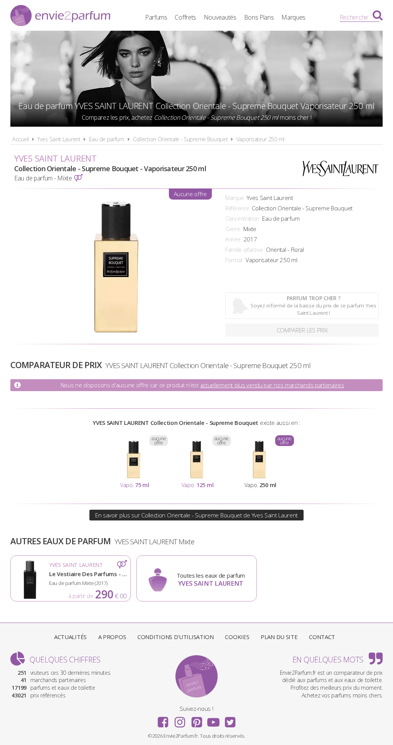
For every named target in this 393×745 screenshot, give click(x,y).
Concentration (242, 218)
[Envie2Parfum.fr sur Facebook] (163, 720)
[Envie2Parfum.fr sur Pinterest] (196, 720)
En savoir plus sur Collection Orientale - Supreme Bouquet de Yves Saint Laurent (196, 515)
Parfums (156, 17)
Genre (232, 229)
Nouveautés (220, 17)
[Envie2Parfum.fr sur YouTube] (213, 720)
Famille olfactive (244, 249)
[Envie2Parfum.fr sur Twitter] (230, 720)
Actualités (70, 637)
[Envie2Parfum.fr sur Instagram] (179, 720)
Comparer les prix (302, 330)
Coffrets (185, 17)
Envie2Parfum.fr (60, 16)
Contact (322, 637)
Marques (293, 17)
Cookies (237, 637)
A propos (112, 637)
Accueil (20, 139)
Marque (234, 198)
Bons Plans (259, 17)
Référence (237, 208)
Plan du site (279, 637)
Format (234, 260)
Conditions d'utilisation (175, 637)
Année (233, 239)
